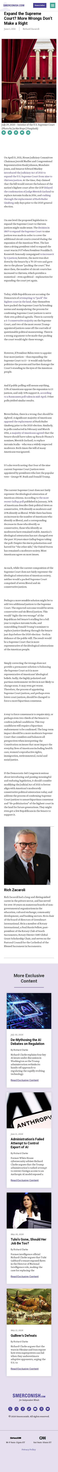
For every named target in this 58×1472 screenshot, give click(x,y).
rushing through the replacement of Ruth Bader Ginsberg (27, 199)
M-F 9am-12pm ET (15, 1442)
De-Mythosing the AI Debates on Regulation (27, 1042)
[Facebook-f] (23, 1409)
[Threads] (41, 1409)
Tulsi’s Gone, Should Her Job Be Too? (28, 1241)
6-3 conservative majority (19, 320)
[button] (52, 5)
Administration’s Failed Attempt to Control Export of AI (27, 1143)
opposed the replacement (18, 421)
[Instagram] (16, 1409)
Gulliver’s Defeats (24, 1335)
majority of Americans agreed (28, 432)
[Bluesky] (48, 1409)
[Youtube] (35, 1409)
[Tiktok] (29, 1409)
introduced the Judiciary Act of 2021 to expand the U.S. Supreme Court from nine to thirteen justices (28, 176)
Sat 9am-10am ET (42, 1442)
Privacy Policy (29, 1449)
